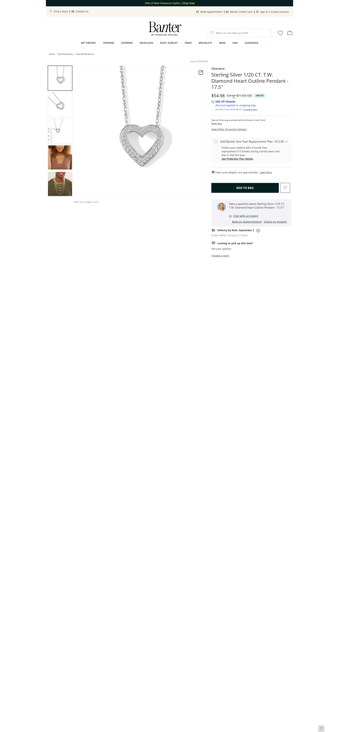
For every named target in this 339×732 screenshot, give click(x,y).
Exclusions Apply (250, 109)
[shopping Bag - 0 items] (290, 32)
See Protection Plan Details (237, 158)
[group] (60, 78)
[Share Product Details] (201, 72)
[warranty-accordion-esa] (286, 141)
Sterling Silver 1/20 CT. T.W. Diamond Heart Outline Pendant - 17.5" (250, 81)
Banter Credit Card (241, 11)
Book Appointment (211, 11)
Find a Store (61, 11)
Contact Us (82, 11)
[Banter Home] (165, 29)
